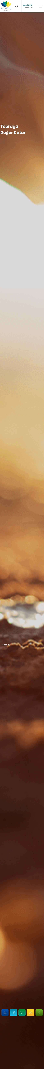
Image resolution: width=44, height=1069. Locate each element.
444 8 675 (28, 7)
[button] (2, 644)
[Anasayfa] (6, 6)
